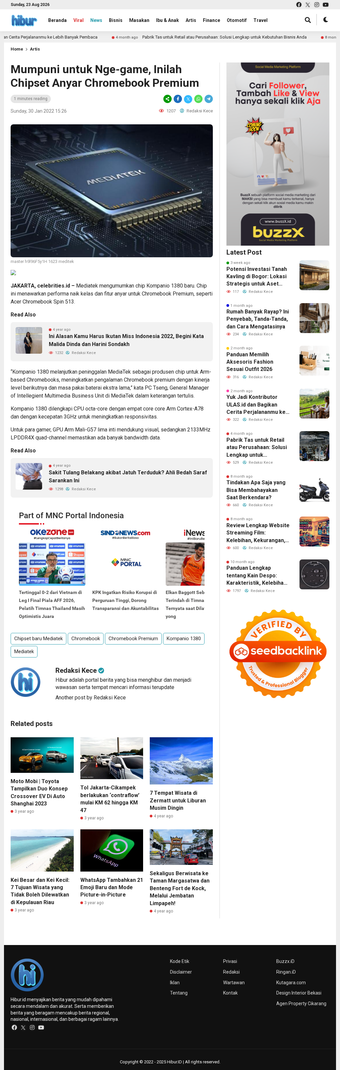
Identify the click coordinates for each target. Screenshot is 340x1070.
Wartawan (234, 982)
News (96, 20)
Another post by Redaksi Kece (90, 697)
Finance (211, 20)
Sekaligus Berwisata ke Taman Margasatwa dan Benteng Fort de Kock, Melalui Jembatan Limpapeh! (180, 888)
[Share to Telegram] (208, 98)
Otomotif (237, 20)
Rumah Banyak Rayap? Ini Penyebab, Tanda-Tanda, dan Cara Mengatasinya (257, 319)
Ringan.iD (286, 972)
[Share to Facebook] (178, 98)
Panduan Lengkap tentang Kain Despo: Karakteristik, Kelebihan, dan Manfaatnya (257, 576)
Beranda (57, 20)
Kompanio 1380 (164, 286)
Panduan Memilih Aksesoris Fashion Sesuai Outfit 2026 (249, 362)
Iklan (175, 982)
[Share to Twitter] (188, 98)
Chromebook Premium (133, 639)
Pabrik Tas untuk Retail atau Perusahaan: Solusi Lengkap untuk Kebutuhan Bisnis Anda (194, 37)
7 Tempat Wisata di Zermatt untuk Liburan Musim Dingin (178, 800)
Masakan (139, 20)
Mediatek (87, 286)
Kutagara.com (291, 982)
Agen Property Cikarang (301, 1003)
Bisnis (116, 20)
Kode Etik (179, 961)
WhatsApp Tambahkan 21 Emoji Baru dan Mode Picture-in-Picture (111, 887)
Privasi (230, 961)
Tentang (179, 993)
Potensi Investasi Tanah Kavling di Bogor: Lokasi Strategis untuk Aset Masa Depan (256, 277)
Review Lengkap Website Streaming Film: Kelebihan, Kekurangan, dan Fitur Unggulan (258, 533)
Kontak (230, 993)
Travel (260, 20)
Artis (191, 20)
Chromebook (156, 294)
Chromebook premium (149, 380)
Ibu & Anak (167, 20)
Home (17, 49)
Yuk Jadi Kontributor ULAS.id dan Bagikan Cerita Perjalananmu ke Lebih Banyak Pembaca (256, 405)
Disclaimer (181, 972)
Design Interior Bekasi (298, 993)
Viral (78, 20)
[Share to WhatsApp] (198, 98)
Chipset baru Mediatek (38, 639)
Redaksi (231, 972)
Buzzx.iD (285, 961)
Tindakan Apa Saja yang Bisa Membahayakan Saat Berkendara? (256, 490)
